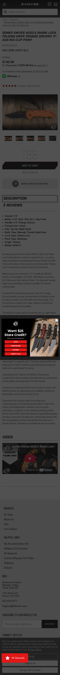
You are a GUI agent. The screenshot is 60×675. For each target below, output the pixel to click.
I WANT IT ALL (16, 353)
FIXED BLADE (15, 346)
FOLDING (16, 350)
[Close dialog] (56, 320)
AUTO (16, 342)
